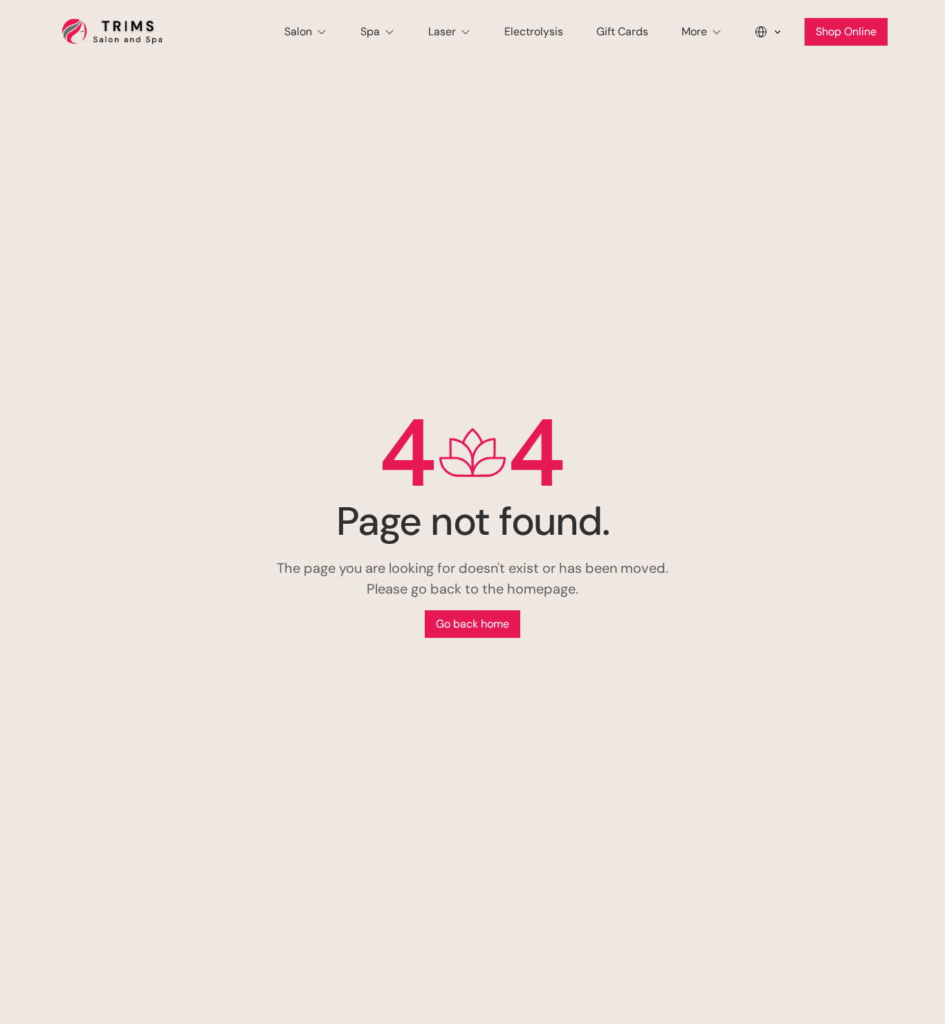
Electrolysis (533, 31)
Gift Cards (622, 31)
